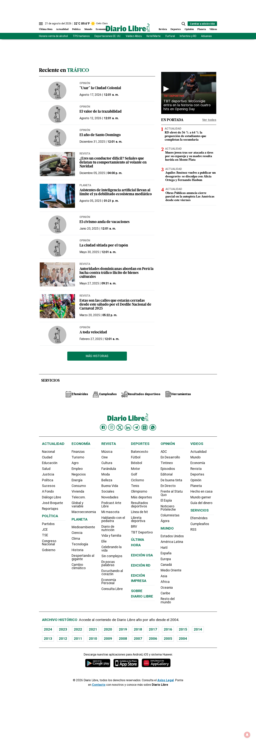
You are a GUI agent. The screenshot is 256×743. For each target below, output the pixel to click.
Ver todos (209, 120)
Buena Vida (109, 486)
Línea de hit (139, 512)
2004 (183, 638)
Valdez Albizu (134, 36)
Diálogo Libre (51, 497)
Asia (164, 576)
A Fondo (48, 491)
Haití (164, 547)
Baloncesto (139, 452)
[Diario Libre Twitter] (119, 427)
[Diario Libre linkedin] (128, 427)
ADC (164, 452)
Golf (134, 474)
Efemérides (199, 518)
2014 (198, 629)
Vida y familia (111, 535)
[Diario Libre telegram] (136, 427)
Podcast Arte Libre (111, 504)
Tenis (135, 486)
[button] (183, 24)
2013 (48, 638)
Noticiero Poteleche (168, 508)
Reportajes (50, 509)
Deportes (176, 29)
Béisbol (136, 463)
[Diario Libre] (128, 27)
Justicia (48, 474)
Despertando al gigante (83, 557)
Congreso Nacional (49, 542)
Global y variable (77, 504)
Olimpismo (139, 491)
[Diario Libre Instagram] (111, 427)
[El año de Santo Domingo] (57, 138)
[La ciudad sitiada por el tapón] (57, 248)
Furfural (170, 36)
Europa (166, 559)
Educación (49, 463)
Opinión (189, 29)
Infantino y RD (188, 36)
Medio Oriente (171, 570)
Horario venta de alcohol (53, 36)
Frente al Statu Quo (172, 493)
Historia (77, 550)
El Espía (166, 500)
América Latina (172, 542)
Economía (101, 29)
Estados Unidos (172, 536)
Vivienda (78, 491)
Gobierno (48, 550)
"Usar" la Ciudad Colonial (100, 88)
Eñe (104, 541)
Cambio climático (79, 566)
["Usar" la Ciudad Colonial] (57, 91)
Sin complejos (111, 556)
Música (106, 452)
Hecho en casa (201, 491)
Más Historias (97, 356)
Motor (135, 469)
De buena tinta (171, 480)
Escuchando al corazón (112, 572)
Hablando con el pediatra (113, 519)
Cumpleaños (199, 524)
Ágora (165, 521)
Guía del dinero (201, 503)
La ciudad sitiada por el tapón (103, 245)
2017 (153, 629)
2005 (168, 638)
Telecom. (79, 497)
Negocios (79, 474)
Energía (77, 480)
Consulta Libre (112, 589)
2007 (138, 638)
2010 (93, 638)
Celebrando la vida (111, 548)
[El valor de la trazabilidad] (57, 114)
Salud (46, 469)
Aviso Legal (165, 680)
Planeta (201, 29)
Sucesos (48, 486)
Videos (213, 29)
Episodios (168, 469)
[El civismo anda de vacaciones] (57, 225)
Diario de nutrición (107, 528)
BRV (134, 526)
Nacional (48, 452)
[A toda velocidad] (57, 335)
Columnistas (170, 515)
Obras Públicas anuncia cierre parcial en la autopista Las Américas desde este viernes (189, 197)
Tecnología (80, 544)
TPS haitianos (81, 36)
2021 (93, 629)
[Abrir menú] (41, 24)
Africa (165, 582)
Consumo (79, 486)
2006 (153, 638)
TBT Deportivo (173, 95)
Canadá (166, 565)
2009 (108, 638)
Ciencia (77, 533)
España (166, 553)
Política (76, 29)
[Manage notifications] (247, 735)
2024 (48, 629)
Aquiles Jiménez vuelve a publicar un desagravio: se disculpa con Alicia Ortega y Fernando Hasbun (190, 176)
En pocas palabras (108, 563)
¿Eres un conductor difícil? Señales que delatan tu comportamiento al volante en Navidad (113, 162)
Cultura (106, 463)
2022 (78, 629)
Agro (75, 463)
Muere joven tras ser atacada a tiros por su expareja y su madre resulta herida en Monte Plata (189, 156)
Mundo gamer (200, 497)
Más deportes (141, 497)
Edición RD (140, 565)
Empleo (77, 469)
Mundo (88, 29)
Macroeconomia (84, 512)
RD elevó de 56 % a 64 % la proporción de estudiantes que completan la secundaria (185, 136)
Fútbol (135, 457)
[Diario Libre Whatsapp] (152, 427)
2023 (63, 629)
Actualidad (62, 29)
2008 (123, 638)
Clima (76, 538)
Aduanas (206, 36)
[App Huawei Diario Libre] (156, 663)
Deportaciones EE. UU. (107, 36)
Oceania (167, 587)
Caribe (165, 593)
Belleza (106, 480)
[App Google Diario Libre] (98, 663)
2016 (168, 629)
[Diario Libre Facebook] (103, 427)
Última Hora (45, 29)
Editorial (167, 474)
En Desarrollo (170, 457)
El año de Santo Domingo (100, 135)
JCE (45, 529)
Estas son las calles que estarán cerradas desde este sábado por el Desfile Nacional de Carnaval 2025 (115, 304)
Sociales (107, 491)
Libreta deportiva (138, 519)
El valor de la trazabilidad (100, 112)
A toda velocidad (93, 332)
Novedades (109, 497)
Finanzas (78, 452)
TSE (45, 535)
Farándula (108, 469)
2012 (63, 638)
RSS (193, 529)
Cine (104, 457)
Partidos (48, 524)
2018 (138, 629)
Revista (163, 29)
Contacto (99, 684)
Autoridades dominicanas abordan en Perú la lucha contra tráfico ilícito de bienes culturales (116, 273)
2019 (123, 629)
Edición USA (142, 555)
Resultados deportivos (139, 504)
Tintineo (167, 463)
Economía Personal (108, 581)
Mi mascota (110, 512)
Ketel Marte (154, 36)
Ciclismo (137, 480)
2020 (108, 629)
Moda (105, 474)
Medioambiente (83, 527)
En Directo (168, 486)
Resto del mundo (168, 600)
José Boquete (52, 503)
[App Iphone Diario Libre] (126, 663)
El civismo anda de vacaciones (104, 222)
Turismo (78, 457)
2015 (183, 629)
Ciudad (47, 457)
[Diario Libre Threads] (144, 427)
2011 (78, 638)
